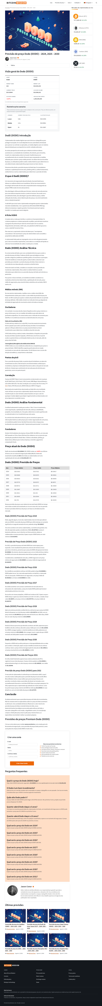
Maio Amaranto (32, 931)
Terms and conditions (74, 976)
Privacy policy (72, 973)
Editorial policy (7, 979)
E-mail (9, 741)
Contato (6, 976)
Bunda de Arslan (11, 929)
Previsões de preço (59, 3)
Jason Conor (26, 886)
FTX (6, 386)
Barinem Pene (32, 953)
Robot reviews (40, 976)
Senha (9, 747)
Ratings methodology (9, 982)
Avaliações (77, 3)
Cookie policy (72, 979)
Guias (69, 3)
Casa (51, 3)
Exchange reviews (41, 979)
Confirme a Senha (12, 753)
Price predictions (40, 973)
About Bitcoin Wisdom (9, 973)
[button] (96, 3)
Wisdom (11, 965)
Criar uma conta (21, 763)
